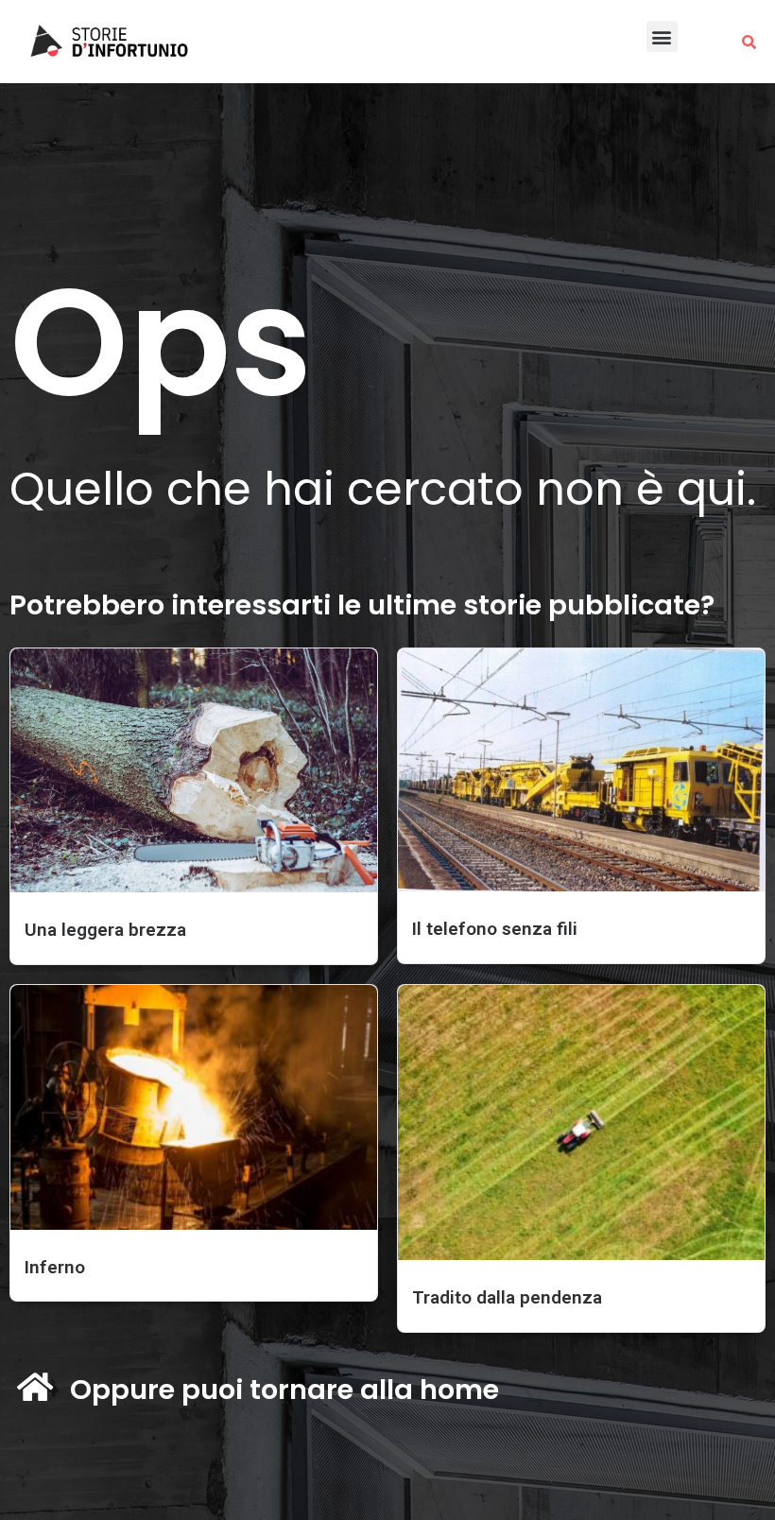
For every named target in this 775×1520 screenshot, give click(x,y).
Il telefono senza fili (494, 929)
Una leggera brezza (105, 930)
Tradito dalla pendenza (507, 1297)
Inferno (55, 1267)
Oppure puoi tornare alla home (284, 1389)
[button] (662, 36)
